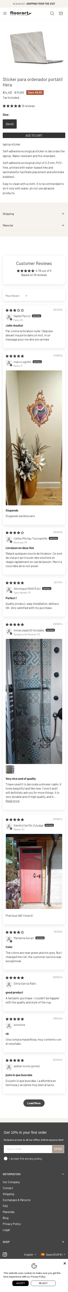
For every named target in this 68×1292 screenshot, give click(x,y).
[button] (61, 13)
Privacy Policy (12, 1224)
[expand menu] (5, 13)
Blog (6, 1218)
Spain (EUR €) (54, 1254)
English (28, 1254)
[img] (15, 310)
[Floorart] (21, 13)
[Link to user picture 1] (34, 438)
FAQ (5, 1206)
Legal (6, 1230)
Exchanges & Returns (16, 1200)
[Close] (65, 1263)
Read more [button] (13, 801)
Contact (8, 1188)
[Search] (52, 13)
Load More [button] (34, 1103)
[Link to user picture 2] (10, 769)
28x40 (10, 124)
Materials (9, 1212)
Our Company (11, 1182)
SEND (58, 1149)
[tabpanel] (34, 214)
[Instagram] (5, 1254)
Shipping (8, 1194)
